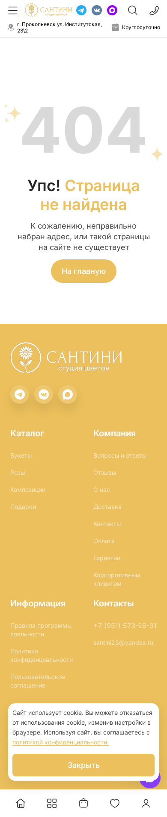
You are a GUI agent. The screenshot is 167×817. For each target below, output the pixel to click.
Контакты (107, 523)
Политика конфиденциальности (41, 655)
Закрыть (84, 765)
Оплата (104, 540)
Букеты (21, 455)
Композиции (27, 489)
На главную (84, 271)
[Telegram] (81, 10)
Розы (17, 472)
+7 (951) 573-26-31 (125, 625)
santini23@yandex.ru (123, 642)
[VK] (97, 10)
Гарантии (106, 557)
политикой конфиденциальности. (60, 742)
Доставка (107, 506)
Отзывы (104, 472)
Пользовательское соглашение (37, 681)
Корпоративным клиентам (116, 579)
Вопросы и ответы (119, 455)
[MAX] (112, 10)
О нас (101, 489)
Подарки (23, 506)
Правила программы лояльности (41, 630)
